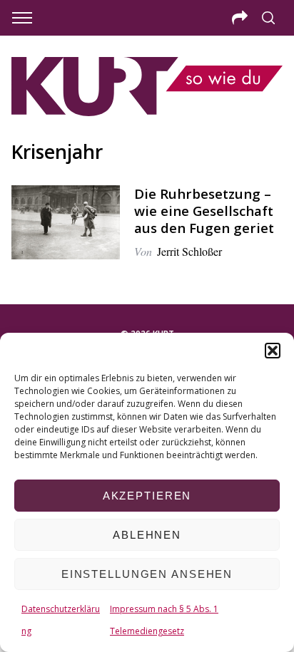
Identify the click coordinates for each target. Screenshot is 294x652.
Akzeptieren (147, 496)
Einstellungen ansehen (147, 574)
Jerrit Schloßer (189, 251)
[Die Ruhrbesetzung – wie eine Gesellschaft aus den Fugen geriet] (65, 222)
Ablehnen (147, 535)
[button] (272, 350)
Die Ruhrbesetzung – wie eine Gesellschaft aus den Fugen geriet (204, 211)
